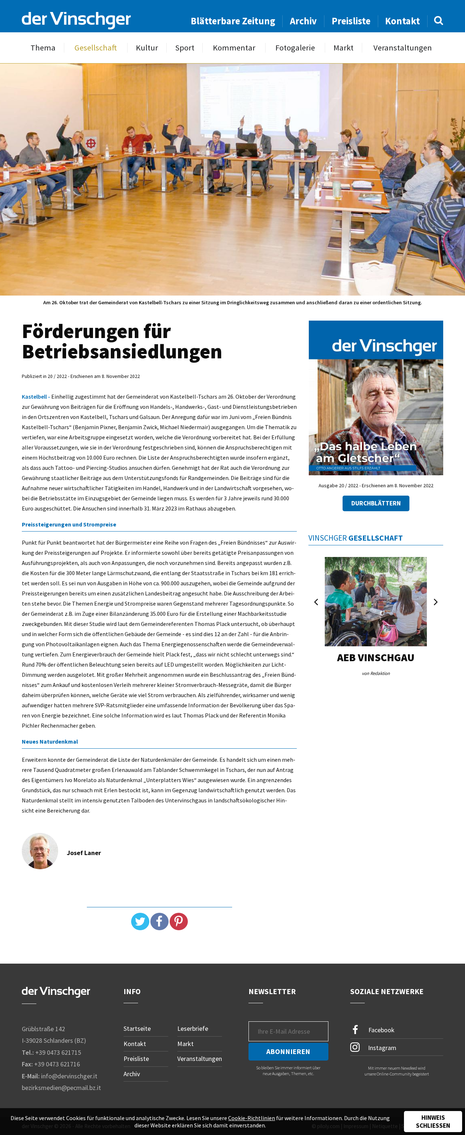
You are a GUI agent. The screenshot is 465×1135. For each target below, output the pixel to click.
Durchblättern (376, 503)
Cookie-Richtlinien (251, 1118)
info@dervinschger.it (69, 1076)
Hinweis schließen (433, 1122)
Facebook (381, 1030)
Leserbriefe (192, 1028)
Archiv (303, 21)
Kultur (147, 48)
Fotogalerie (295, 48)
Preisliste (351, 21)
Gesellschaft (95, 48)
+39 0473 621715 (58, 1052)
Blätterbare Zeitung (233, 21)
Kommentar (234, 48)
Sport (184, 48)
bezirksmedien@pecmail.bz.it (61, 1087)
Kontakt (402, 21)
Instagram (381, 1047)
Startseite (137, 1028)
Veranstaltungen (402, 48)
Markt (343, 48)
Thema (43, 48)
